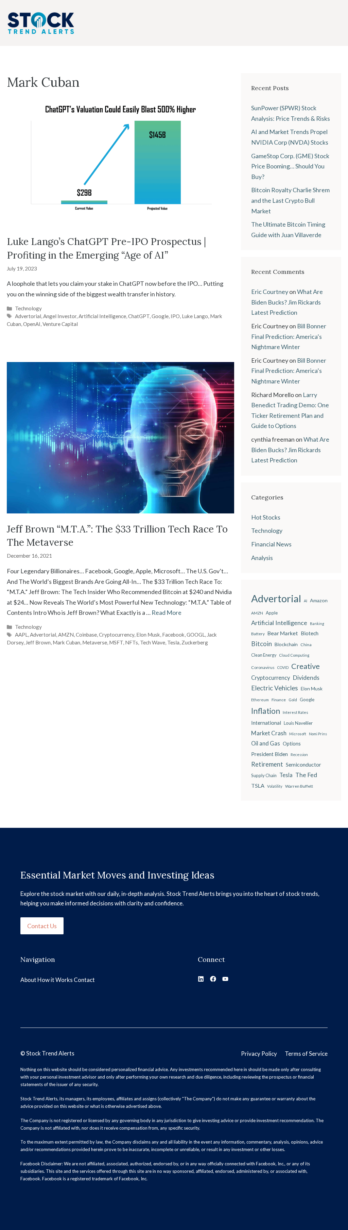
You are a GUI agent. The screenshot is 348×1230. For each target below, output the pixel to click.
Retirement (267, 764)
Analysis (262, 557)
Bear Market (282, 633)
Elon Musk (148, 635)
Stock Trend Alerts (50, 1053)
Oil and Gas (265, 743)
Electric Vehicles (274, 688)
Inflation (265, 711)
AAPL (21, 635)
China (306, 644)
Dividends (306, 677)
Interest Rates (295, 712)
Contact (84, 979)
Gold (293, 700)
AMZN (66, 635)
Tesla (173, 642)
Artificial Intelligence (102, 316)
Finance (279, 699)
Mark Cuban (66, 642)
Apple (272, 613)
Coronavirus (263, 667)
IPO (175, 316)
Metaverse (94, 642)
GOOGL (196, 635)
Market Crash (268, 733)
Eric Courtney (269, 291)
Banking (317, 623)
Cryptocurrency (116, 635)
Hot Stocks (265, 517)
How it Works (55, 979)
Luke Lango (195, 316)
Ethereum (260, 700)
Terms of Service (306, 1053)
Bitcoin (261, 643)
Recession (299, 754)
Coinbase (86, 635)
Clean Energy (263, 655)
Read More (166, 612)
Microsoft (297, 734)
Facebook (173, 635)
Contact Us (42, 926)
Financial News (271, 544)
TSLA (257, 785)
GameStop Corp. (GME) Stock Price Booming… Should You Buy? (290, 166)
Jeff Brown (38, 642)
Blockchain (286, 644)
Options (292, 744)
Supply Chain (264, 775)
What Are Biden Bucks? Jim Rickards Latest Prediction (287, 302)
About (28, 979)
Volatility (274, 786)
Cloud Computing (294, 655)
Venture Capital (60, 324)
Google (160, 316)
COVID (283, 667)
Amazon (319, 600)
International (266, 723)
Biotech (309, 633)
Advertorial (28, 316)
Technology (28, 308)
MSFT (116, 642)
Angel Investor (59, 316)
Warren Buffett (299, 786)
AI (305, 600)
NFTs (131, 642)
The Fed (306, 774)
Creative (305, 666)
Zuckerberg (194, 642)
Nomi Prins (318, 734)
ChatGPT (139, 316)
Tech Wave (152, 642)
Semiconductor (303, 764)
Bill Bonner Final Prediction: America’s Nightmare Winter (288, 336)
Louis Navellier (298, 723)
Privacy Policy (259, 1053)
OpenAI (31, 324)
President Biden (269, 754)
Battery (258, 633)
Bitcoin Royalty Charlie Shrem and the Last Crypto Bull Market (290, 200)
